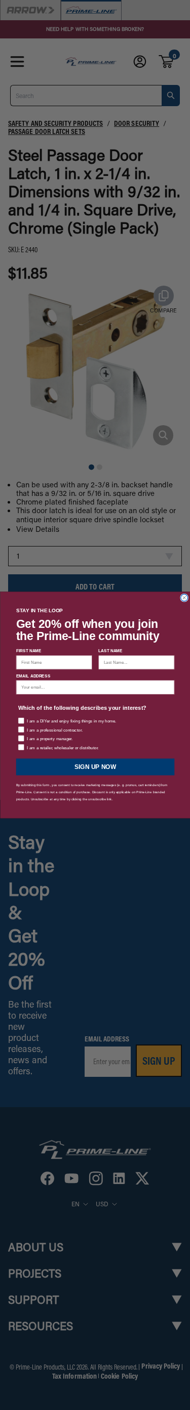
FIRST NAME (28, 651)
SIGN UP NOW (95, 766)
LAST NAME (110, 651)
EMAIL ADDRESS (33, 675)
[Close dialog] (183, 597)
